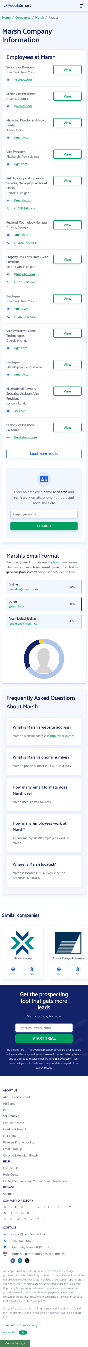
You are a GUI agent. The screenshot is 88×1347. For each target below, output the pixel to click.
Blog (6, 1110)
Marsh (39, 17)
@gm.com (20, 348)
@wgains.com (23, 106)
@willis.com (21, 411)
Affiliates (9, 1104)
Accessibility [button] (10, 1332)
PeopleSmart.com (61, 1059)
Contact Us (10, 1168)
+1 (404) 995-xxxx (25, 242)
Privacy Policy (73, 1054)
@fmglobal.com (24, 274)
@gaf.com (20, 164)
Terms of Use (51, 1054)
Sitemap (8, 1194)
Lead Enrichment (14, 1129)
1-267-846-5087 (20, 1241)
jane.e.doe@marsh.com (24, 623)
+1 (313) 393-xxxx (24, 208)
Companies (23, 17)
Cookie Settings (15, 1343)
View (67, 70)
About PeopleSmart (16, 1097)
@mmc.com (21, 308)
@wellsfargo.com (25, 437)
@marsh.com (22, 137)
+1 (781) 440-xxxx (25, 282)
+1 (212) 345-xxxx (25, 316)
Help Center (11, 1175)
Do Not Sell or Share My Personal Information (35, 1181)
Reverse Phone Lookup (19, 1142)
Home (6, 17)
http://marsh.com (62, 736)
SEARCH (44, 526)
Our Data (9, 1136)
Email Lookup (12, 1149)
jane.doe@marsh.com (23, 589)
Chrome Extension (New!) (20, 1155)
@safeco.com (23, 79)
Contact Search (13, 1123)
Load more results (44, 454)
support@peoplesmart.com (29, 1234)
